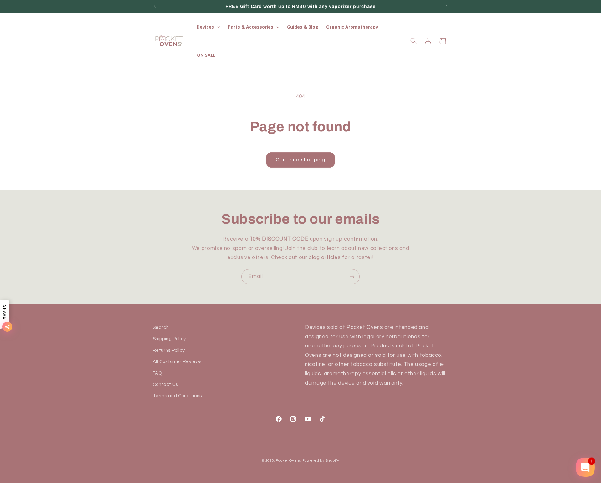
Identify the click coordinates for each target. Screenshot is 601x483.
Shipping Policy (169, 338)
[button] (413, 41)
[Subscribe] (352, 276)
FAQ (157, 373)
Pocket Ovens (288, 460)
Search (161, 327)
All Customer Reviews (177, 361)
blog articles (325, 257)
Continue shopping (300, 159)
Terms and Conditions (177, 395)
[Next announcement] (446, 6)
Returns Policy (169, 350)
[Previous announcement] (155, 6)
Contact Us (165, 384)
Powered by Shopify (320, 460)
